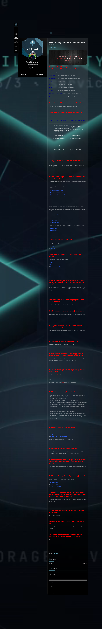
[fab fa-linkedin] (30, 67)
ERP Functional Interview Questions (57, 46)
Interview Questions (81, 46)
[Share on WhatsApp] (57, 553)
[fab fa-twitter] (32, 67)
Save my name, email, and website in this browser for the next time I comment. (67, 590)
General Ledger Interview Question (70, 46)
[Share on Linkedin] (56, 553)
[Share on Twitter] (54, 553)
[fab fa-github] (35, 67)
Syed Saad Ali (53, 47)
